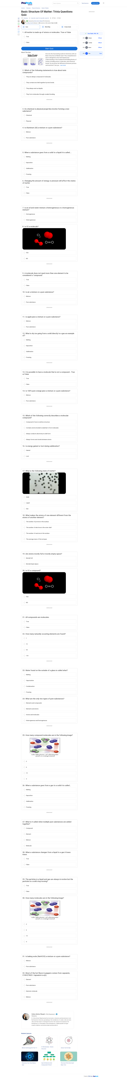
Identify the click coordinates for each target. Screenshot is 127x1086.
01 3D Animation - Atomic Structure (47, 1047)
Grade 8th (42, 18)
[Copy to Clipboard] (19, 31)
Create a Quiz (95, 3)
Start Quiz (49, 49)
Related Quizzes (26, 1033)
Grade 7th (38, 18)
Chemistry (26, 18)
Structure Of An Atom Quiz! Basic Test (67, 1063)
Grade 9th (47, 18)
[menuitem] (85, 3)
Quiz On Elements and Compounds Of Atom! (46, 1063)
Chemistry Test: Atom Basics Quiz (29, 1063)
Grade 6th (33, 18)
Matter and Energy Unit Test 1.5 (29, 1047)
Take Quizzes (85, 3)
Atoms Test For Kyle (65, 1047)
